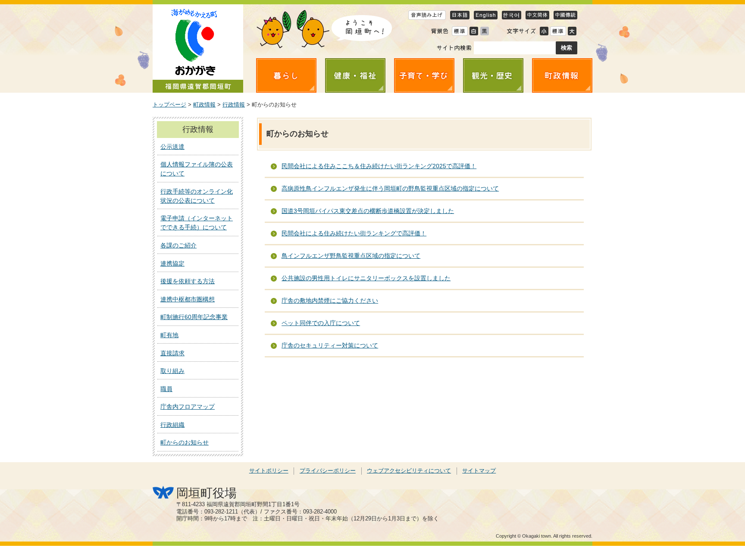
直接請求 (172, 353)
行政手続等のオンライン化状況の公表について (196, 196)
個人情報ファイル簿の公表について (196, 169)
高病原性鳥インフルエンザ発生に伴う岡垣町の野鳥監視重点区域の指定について (390, 188)
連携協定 (172, 263)
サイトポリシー (268, 471)
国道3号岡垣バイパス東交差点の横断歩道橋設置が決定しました (368, 210)
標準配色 (459, 30)
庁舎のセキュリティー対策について (330, 345)
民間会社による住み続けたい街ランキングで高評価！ (354, 233)
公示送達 (172, 146)
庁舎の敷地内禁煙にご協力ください (330, 300)
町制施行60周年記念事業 (194, 316)
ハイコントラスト (473, 30)
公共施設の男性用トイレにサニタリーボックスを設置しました (366, 278)
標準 (558, 30)
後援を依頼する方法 (187, 281)
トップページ (169, 105)
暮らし (286, 75)
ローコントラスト (484, 30)
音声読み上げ (427, 14)
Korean (511, 14)
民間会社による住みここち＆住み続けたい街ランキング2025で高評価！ (379, 166)
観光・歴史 (493, 75)
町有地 (169, 335)
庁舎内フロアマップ (187, 406)
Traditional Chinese (565, 14)
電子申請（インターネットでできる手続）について (196, 223)
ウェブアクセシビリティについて (409, 471)
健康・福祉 (355, 75)
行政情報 (233, 105)
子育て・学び (424, 75)
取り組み (172, 370)
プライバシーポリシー (328, 471)
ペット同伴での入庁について (321, 322)
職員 (166, 388)
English (486, 14)
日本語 (460, 14)
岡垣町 (198, 48)
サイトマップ (479, 471)
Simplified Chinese (537, 14)
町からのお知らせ (184, 442)
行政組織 (172, 424)
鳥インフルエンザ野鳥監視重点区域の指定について (351, 255)
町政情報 (562, 75)
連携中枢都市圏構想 (187, 299)
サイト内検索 (454, 47)
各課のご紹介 (178, 245)
